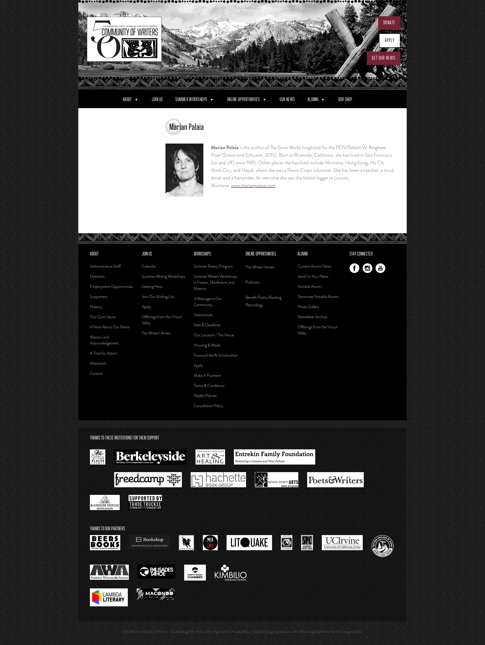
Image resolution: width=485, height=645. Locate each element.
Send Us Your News (313, 276)
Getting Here (152, 286)
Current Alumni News (314, 266)
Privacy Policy (240, 631)
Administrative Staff (105, 266)
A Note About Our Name (110, 327)
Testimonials (203, 315)
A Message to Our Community (208, 302)
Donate (389, 23)
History (96, 307)
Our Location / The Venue (214, 335)
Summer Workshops (191, 99)
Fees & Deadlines (207, 325)
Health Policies (205, 396)
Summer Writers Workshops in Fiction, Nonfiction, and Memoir (215, 282)
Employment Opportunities (111, 286)
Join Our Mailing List (158, 297)
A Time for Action (103, 353)
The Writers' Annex (260, 267)
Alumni (313, 99)
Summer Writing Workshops (163, 276)
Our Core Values (103, 317)
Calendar (149, 266)
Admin (358, 631)
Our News (287, 99)
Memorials (98, 363)
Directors (97, 276)
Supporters (98, 297)
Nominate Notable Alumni (318, 297)
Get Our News (383, 58)
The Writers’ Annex (156, 333)
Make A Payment (207, 375)
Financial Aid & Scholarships (216, 355)
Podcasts (253, 282)
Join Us (157, 99)
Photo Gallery (308, 307)
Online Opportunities (243, 99)
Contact (96, 373)
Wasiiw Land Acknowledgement (104, 340)
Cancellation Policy (208, 406)
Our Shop (345, 99)
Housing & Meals (207, 345)
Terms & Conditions (209, 385)
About (127, 99)
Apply (390, 40)
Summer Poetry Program (213, 266)
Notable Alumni (310, 286)
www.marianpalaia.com (253, 185)
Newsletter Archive (312, 317)
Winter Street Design (336, 631)
